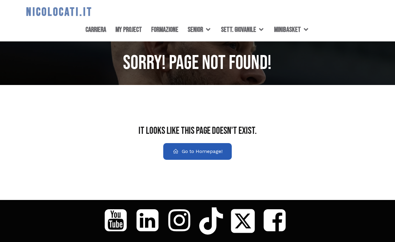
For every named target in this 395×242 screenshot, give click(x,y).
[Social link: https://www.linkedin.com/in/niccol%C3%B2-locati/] (150, 221)
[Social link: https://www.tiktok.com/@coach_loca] (213, 221)
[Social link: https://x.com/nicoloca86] (245, 221)
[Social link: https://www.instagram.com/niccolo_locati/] (182, 221)
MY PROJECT (128, 29)
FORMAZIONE (164, 29)
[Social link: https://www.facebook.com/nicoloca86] (277, 221)
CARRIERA (95, 29)
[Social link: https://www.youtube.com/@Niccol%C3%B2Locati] (118, 221)
